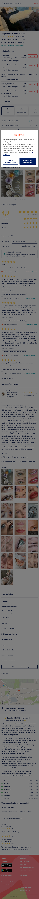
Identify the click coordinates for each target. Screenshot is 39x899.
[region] (19, 148)
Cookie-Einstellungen (10, 161)
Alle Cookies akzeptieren (28, 161)
